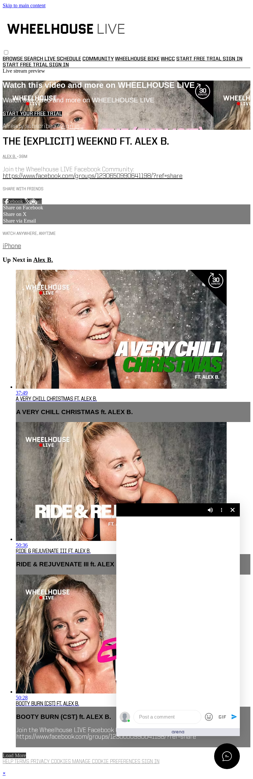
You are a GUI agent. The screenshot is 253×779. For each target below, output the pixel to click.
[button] (6, 52)
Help (8, 761)
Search (34, 59)
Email (36, 201)
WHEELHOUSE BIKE (137, 59)
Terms (22, 761)
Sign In (59, 65)
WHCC (168, 59)
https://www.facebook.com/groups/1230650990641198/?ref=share (93, 176)
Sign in (232, 59)
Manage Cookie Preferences (107, 761)
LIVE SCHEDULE (62, 59)
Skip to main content (24, 5)
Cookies (61, 761)
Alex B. (10, 157)
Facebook (13, 201)
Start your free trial (32, 114)
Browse (13, 59)
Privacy (41, 761)
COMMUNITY (98, 59)
